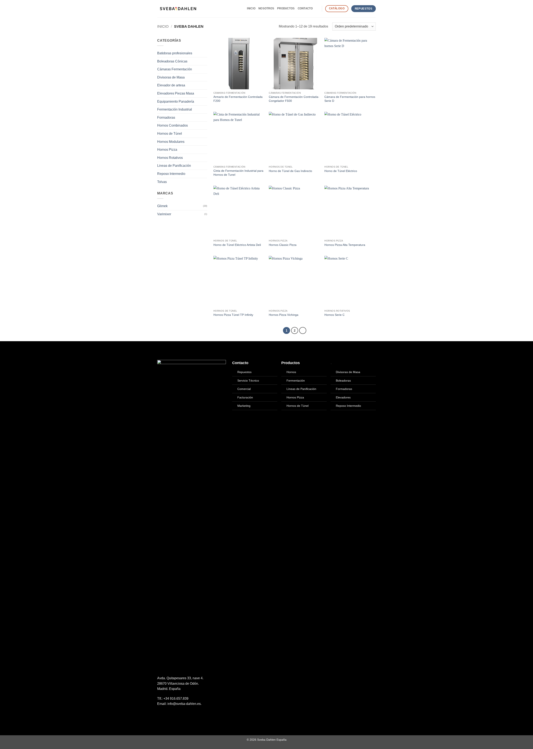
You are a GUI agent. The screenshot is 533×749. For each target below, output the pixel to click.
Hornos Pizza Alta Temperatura (344, 244)
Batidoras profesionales (174, 53)
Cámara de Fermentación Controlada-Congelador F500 (294, 98)
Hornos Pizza (167, 149)
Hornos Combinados (172, 125)
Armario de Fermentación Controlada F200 (238, 98)
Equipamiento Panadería (175, 101)
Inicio (251, 8)
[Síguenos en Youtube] (175, 714)
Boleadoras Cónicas (172, 61)
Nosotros (266, 8)
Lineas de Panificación (174, 165)
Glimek (162, 206)
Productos (286, 8)
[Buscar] (317, 8)
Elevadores (343, 397)
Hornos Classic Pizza (282, 244)
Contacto (305, 8)
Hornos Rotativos (170, 157)
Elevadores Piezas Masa (175, 93)
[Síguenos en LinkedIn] (170, 714)
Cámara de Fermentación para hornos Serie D (349, 98)
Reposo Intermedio (171, 173)
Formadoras (166, 117)
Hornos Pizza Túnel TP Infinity (233, 314)
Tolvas (162, 182)
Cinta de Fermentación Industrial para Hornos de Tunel (238, 172)
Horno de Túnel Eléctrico (340, 171)
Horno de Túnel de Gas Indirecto (290, 171)
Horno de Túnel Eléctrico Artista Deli (237, 244)
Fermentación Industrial (174, 109)
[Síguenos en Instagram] (165, 714)
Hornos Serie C (334, 314)
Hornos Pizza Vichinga (283, 314)
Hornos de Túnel (169, 133)
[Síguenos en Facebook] (159, 714)
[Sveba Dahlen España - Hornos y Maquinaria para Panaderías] (178, 8)
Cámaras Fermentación (174, 69)
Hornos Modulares (170, 141)
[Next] (302, 330)
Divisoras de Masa (171, 77)
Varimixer (164, 214)
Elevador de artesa (171, 85)
